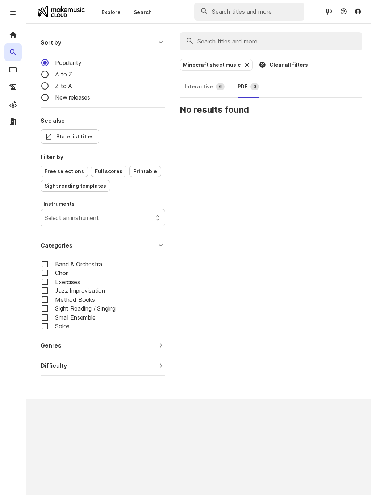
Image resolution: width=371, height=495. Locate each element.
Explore (111, 12)
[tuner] (329, 11)
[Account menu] (358, 11)
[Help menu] (343, 11)
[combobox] (45, 217)
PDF (247, 86)
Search (143, 12)
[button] (103, 42)
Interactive (203, 86)
